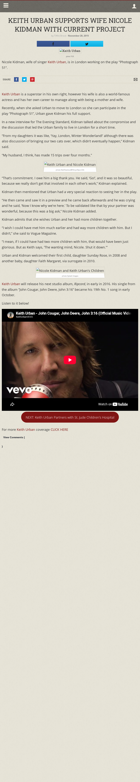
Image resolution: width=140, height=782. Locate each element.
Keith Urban (57, 62)
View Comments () (13, 442)
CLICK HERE (59, 429)
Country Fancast (41, 6)
